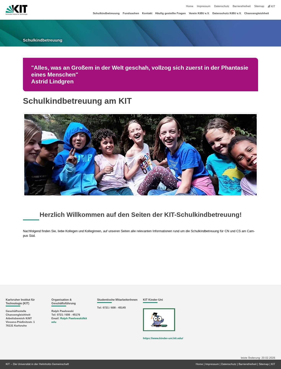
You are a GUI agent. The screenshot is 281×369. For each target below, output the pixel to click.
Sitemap (259, 6)
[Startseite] (274, 13)
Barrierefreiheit (242, 6)
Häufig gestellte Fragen (170, 13)
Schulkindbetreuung (106, 13)
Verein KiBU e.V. (199, 13)
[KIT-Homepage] (16, 10)
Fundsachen (131, 13)
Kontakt (147, 13)
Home (189, 6)
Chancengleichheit (256, 13)
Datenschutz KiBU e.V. (226, 13)
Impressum (203, 6)
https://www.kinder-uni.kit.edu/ (163, 338)
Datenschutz (221, 6)
